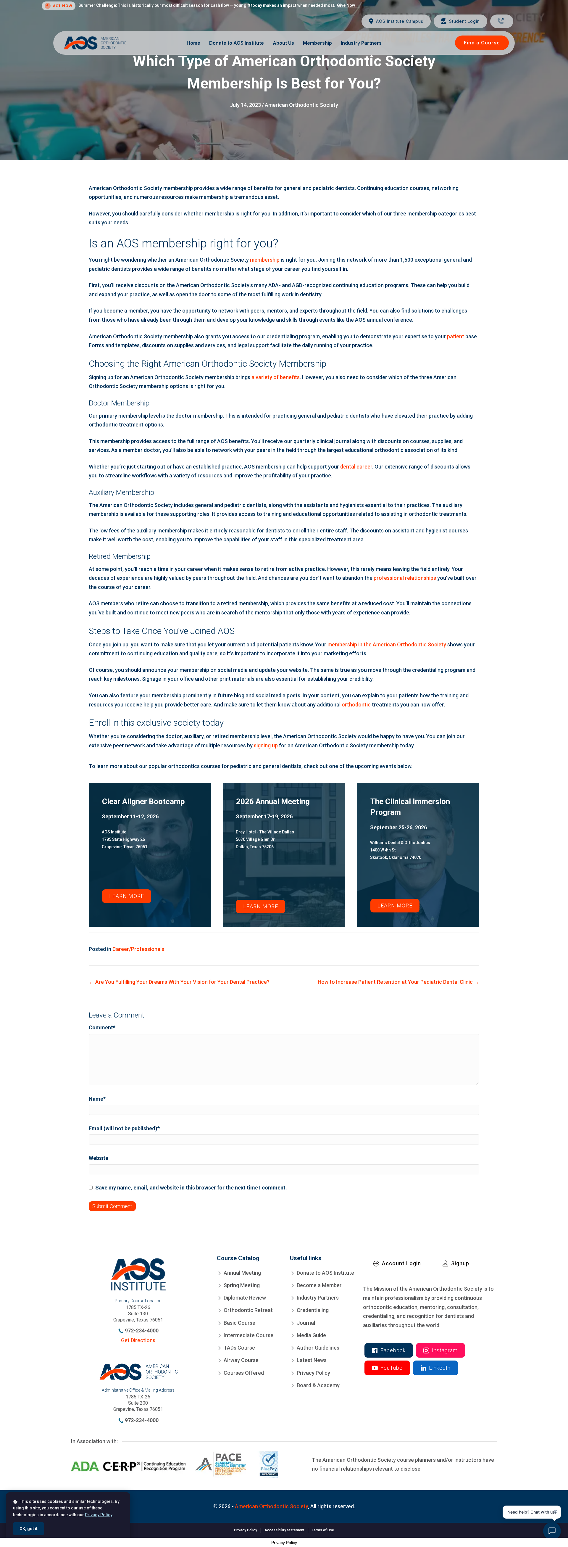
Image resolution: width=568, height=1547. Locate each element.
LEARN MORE (126, 896)
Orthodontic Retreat (248, 1310)
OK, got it (29, 1528)
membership (265, 260)
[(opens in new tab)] (174, 1464)
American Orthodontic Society (301, 105)
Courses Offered (244, 1372)
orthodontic (356, 704)
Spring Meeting (242, 1285)
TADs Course (239, 1348)
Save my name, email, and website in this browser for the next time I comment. (191, 1187)
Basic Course (239, 1322)
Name (97, 1099)
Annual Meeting (242, 1272)
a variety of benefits (275, 377)
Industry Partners (318, 1298)
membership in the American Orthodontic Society (386, 644)
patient (455, 336)
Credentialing (313, 1310)
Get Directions (138, 1340)
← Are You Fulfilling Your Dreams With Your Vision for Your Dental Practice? (179, 982)
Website (98, 1158)
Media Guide (311, 1335)
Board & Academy (318, 1385)
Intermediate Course (248, 1335)
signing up (266, 745)
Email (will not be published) (124, 1128)
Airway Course (241, 1360)
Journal (306, 1322)
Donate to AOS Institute (325, 1272)
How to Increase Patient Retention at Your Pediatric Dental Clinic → (398, 982)
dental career (356, 466)
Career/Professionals (138, 949)
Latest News (312, 1360)
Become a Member (319, 1285)
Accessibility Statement (284, 1530)
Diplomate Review (245, 1298)
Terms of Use (323, 1530)
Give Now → (348, 5)
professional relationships (405, 578)
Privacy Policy (313, 1372)
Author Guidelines (318, 1348)
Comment (102, 1027)
